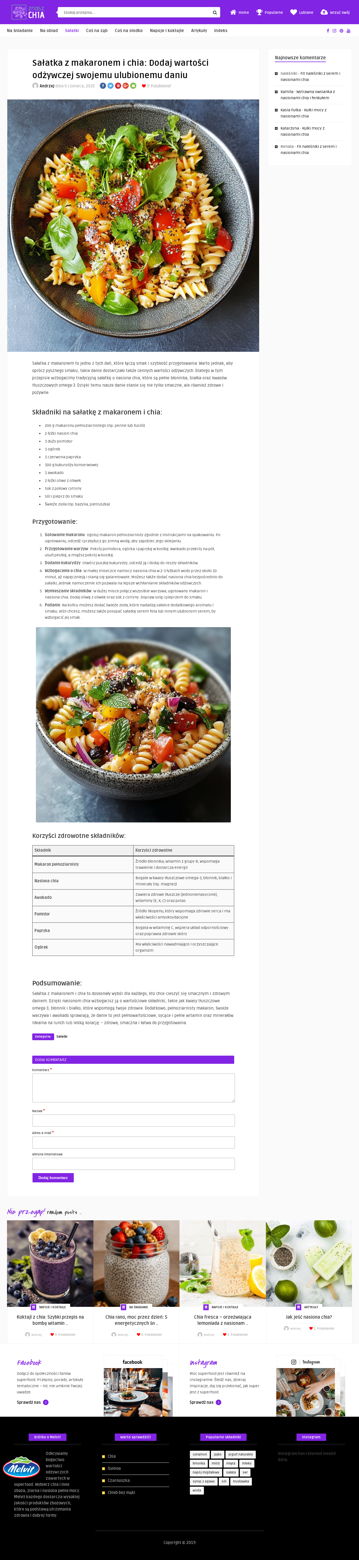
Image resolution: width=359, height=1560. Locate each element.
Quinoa (114, 1468)
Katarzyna (289, 128)
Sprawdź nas (29, 1402)
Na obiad (49, 30)
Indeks (220, 30)
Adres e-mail (43, 1132)
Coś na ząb (97, 30)
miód (216, 1463)
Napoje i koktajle (167, 30)
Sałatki (72, 30)
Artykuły (199, 30)
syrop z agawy (204, 1481)
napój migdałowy (206, 1472)
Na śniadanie (20, 30)
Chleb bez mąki (121, 1492)
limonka (199, 1463)
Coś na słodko (129, 30)
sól (224, 1481)
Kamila (286, 91)
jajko (218, 1454)
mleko (247, 1463)
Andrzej (47, 86)
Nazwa (38, 1110)
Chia (112, 1456)
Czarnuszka (119, 1480)
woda (197, 1490)
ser (245, 1472)
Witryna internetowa (47, 1154)
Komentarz (42, 1069)
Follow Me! (287, 1466)
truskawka (241, 1481)
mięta (230, 1463)
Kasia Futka (290, 110)
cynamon (200, 1454)
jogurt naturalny (240, 1454)
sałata (231, 1472)
